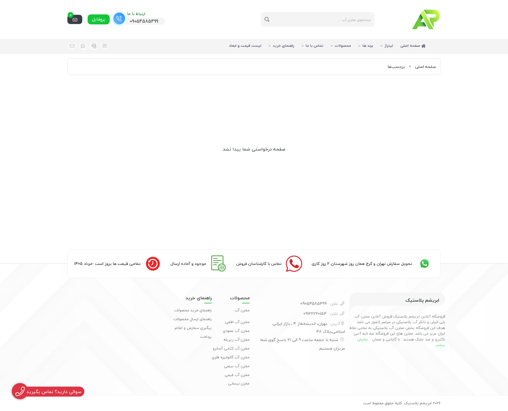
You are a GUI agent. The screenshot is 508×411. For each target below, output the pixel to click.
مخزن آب (242, 310)
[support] (94, 46)
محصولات (343, 45)
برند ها (367, 45)
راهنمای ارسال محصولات (192, 319)
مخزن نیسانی (239, 383)
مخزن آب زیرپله (236, 339)
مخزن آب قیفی (237, 375)
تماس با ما (314, 45)
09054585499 (319, 303)
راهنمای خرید (283, 45)
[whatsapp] (83, 46)
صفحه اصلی (410, 45)
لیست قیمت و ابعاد (245, 45)
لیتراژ (389, 45)
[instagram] (105, 46)
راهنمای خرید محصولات (193, 310)
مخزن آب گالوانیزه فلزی (231, 357)
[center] (267, 19)
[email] (72, 46)
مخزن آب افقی (237, 322)
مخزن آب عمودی (236, 331)
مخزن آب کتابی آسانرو (231, 348)
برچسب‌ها (396, 66)
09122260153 (320, 313)
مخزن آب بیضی (237, 366)
